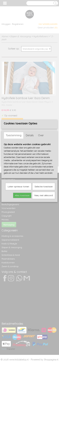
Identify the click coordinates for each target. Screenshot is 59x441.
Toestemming (13, 135)
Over (41, 135)
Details (30, 135)
